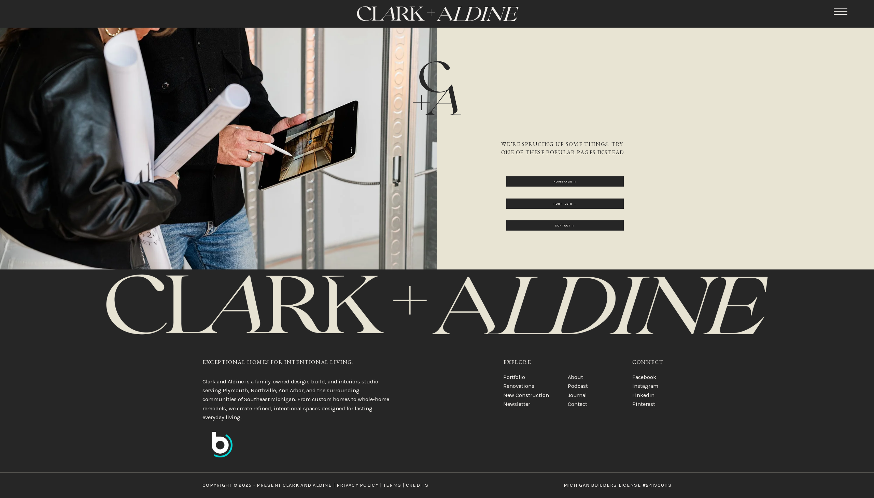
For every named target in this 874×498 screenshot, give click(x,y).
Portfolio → (564, 203)
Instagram (645, 386)
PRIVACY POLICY (358, 485)
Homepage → (565, 181)
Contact (577, 404)
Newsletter (516, 404)
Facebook (644, 377)
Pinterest (643, 404)
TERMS (392, 485)
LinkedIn (643, 395)
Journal (577, 395)
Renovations (518, 386)
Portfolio (514, 377)
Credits (417, 485)
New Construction (526, 395)
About (575, 377)
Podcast (578, 386)
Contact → (565, 225)
